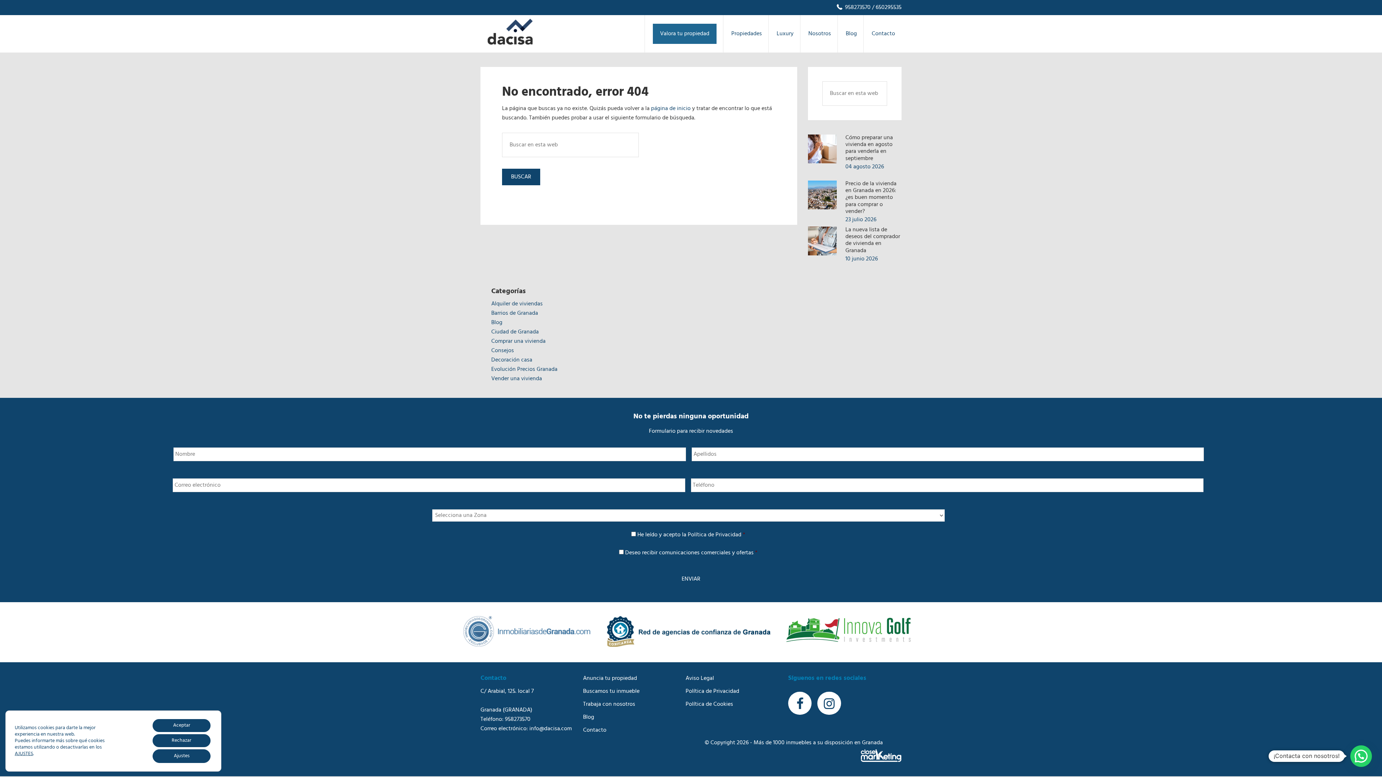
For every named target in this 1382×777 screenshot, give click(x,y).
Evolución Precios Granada (524, 369)
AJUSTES (24, 754)
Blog (496, 322)
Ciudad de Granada (515, 332)
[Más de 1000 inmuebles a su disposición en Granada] (510, 43)
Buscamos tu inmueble (611, 691)
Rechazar (181, 740)
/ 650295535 (886, 7)
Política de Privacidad (714, 535)
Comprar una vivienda (518, 341)
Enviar (691, 579)
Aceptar (181, 725)
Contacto (594, 730)
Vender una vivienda (516, 378)
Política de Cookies (709, 704)
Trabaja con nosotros (609, 704)
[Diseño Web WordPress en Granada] (881, 755)
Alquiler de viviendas (517, 304)
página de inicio (671, 108)
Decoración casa (511, 360)
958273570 (857, 7)
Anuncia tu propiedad (610, 678)
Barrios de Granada (514, 313)
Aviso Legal (700, 678)
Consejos (502, 350)
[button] (1361, 756)
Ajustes (182, 756)
